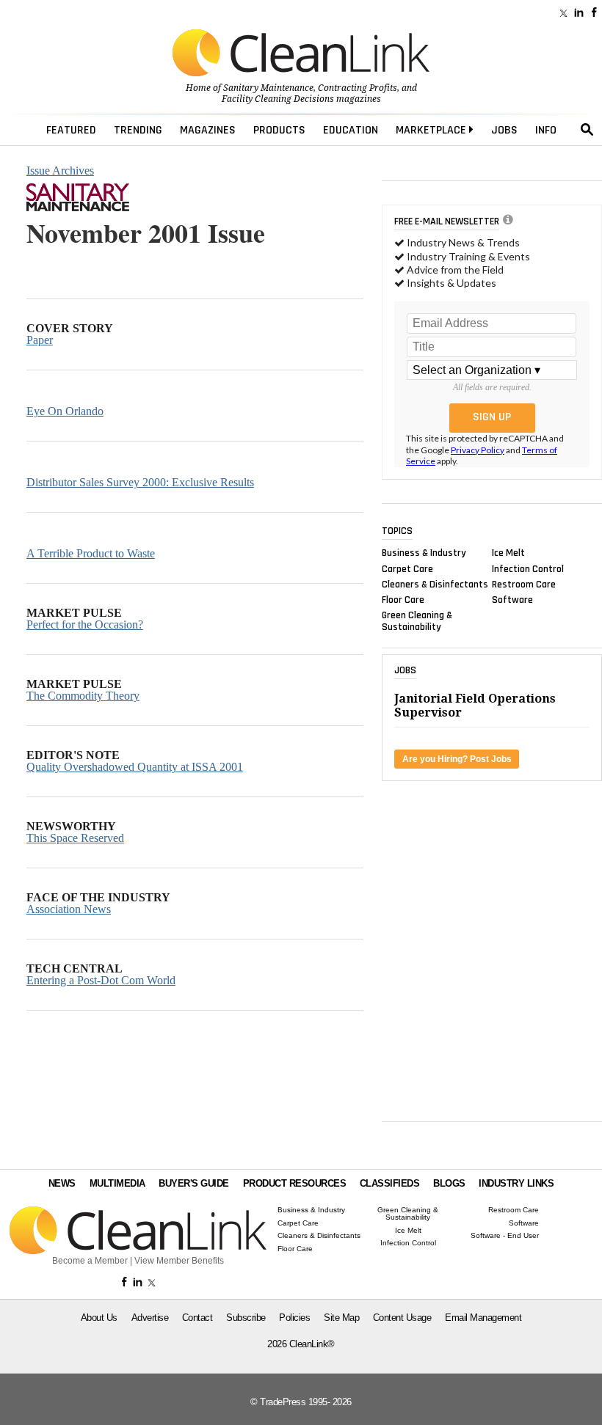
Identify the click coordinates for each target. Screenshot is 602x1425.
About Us (99, 1317)
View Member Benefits (179, 1261)
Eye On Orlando (65, 411)
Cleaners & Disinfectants (435, 583)
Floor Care (403, 600)
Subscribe (246, 1317)
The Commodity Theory (82, 695)
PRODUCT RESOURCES (295, 1183)
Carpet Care (407, 568)
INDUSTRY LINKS (516, 1183)
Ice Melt (508, 553)
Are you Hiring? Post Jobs (457, 759)
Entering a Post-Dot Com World (100, 980)
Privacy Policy (477, 449)
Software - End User (504, 1235)
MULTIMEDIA (117, 1183)
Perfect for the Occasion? (84, 624)
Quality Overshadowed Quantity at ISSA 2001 (134, 767)
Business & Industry (424, 553)
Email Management (483, 1317)
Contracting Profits (357, 88)
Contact (197, 1317)
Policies (294, 1317)
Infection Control (528, 568)
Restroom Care (524, 583)
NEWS (62, 1183)
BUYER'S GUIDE (194, 1183)
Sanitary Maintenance (268, 88)
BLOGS (449, 1183)
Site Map (341, 1317)
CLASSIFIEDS (390, 1183)
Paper (39, 340)
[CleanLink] (301, 54)
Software (512, 600)
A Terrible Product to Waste (90, 553)
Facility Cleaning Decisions (278, 99)
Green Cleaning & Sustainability (417, 621)
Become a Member (90, 1261)
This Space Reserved (75, 838)
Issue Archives (60, 170)
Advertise (150, 1317)
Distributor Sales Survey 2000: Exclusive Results (140, 482)
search (587, 129)
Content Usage (402, 1317)
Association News (68, 909)
